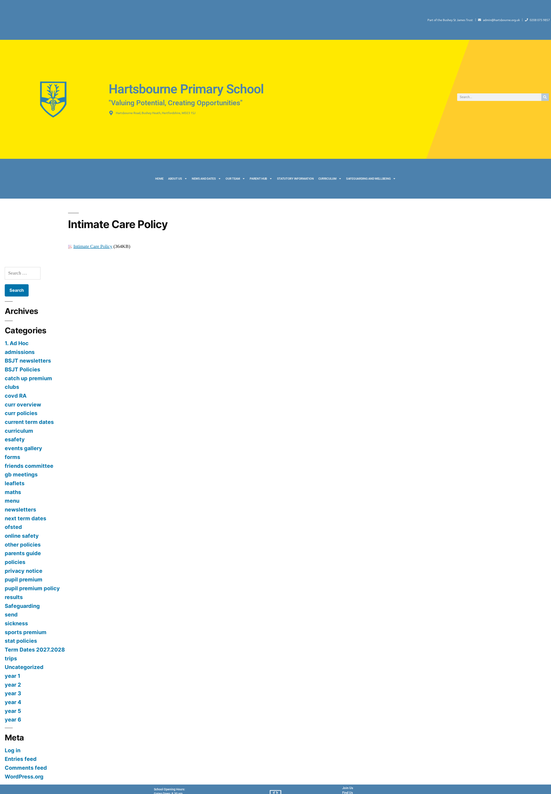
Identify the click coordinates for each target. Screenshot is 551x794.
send (11, 614)
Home (159, 178)
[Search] (545, 97)
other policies (23, 544)
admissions (20, 352)
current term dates (29, 422)
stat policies (21, 641)
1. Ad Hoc (17, 343)
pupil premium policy (32, 588)
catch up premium (28, 378)
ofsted (13, 527)
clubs (12, 387)
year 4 (13, 702)
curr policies (21, 413)
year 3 (13, 693)
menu (12, 500)
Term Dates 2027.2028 (35, 649)
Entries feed (21, 759)
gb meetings (21, 474)
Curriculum (327, 178)
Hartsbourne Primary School (186, 89)
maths (13, 492)
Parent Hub (258, 178)
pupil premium (23, 579)
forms (12, 457)
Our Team (233, 178)
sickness (16, 623)
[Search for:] (22, 273)
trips (11, 658)
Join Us (347, 788)
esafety (15, 439)
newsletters (20, 509)
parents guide (23, 553)
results (14, 597)
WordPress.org (24, 776)
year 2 (13, 684)
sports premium (25, 632)
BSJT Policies (22, 369)
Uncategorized (24, 667)
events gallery (23, 448)
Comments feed (26, 768)
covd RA (16, 395)
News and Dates (204, 178)
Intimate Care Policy (92, 246)
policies (15, 562)
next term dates (25, 518)
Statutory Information (295, 178)
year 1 (12, 676)
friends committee (29, 466)
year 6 (13, 719)
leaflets (15, 483)
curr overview (23, 404)
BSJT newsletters (28, 360)
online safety (22, 536)
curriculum (19, 431)
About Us (175, 178)
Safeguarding (22, 606)
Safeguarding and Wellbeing (368, 178)
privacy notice (23, 571)
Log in (12, 750)
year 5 (13, 711)
